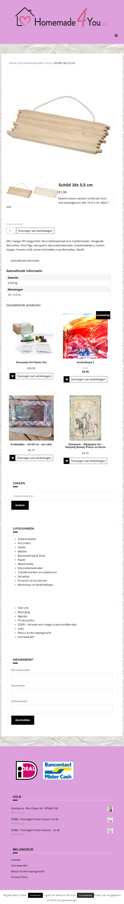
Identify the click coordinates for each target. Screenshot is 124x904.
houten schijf (24, 249)
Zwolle (80, 249)
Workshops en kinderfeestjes (35, 585)
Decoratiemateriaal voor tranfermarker (66, 241)
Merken (22, 551)
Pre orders (24, 543)
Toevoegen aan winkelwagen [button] (34, 376)
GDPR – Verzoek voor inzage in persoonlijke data (47, 624)
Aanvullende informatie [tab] (25, 260)
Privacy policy (26, 620)
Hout (49, 63)
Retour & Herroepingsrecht (28, 871)
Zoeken (20, 505)
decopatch (40, 245)
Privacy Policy (19, 877)
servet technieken (44, 249)
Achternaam (19, 701)
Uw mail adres (20, 670)
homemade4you (84, 245)
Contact (16, 860)
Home (12, 63)
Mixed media (25, 564)
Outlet (21, 547)
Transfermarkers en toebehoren (37, 572)
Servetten (24, 576)
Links (21, 628)
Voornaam (18, 685)
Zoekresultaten (27, 539)
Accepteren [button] (35, 895)
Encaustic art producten (32, 580)
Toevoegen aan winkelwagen (35, 231)
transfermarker (65, 249)
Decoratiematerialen (31, 63)
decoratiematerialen (60, 245)
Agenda (22, 616)
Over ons (23, 608)
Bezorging (24, 612)
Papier (22, 560)
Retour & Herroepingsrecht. (35, 633)
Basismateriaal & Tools (31, 555)
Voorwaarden (26, 637)
